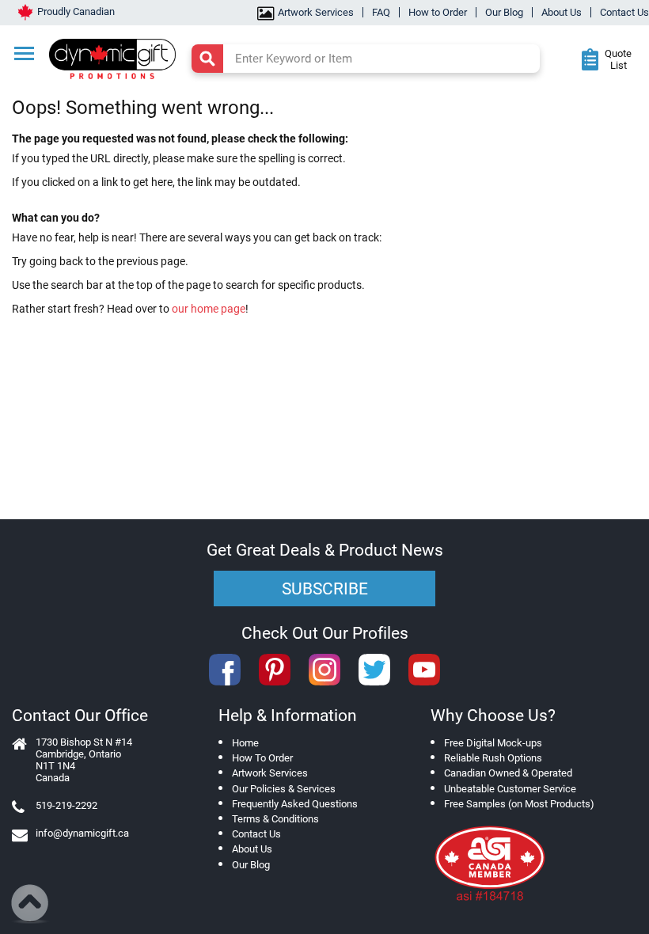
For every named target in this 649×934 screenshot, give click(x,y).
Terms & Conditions (275, 819)
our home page (208, 308)
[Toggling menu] (24, 53)
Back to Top (30, 904)
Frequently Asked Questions (295, 804)
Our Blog (504, 12)
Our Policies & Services (284, 789)
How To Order (262, 758)
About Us (561, 12)
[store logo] (119, 57)
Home (245, 743)
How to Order (437, 12)
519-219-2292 (66, 805)
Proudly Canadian (76, 11)
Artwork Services (316, 12)
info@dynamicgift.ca (82, 833)
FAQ (381, 12)
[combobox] (366, 58)
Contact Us (624, 12)
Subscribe (325, 588)
